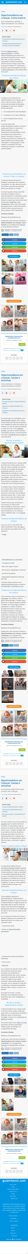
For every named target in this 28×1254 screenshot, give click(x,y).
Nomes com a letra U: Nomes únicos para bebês (20, 328)
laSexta (13, 1230)
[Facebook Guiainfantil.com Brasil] (7, 358)
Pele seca (5, 965)
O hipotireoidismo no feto (20, 281)
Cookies (13, 1187)
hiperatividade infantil (8, 420)
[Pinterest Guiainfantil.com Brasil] (10, 358)
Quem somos (13, 1184)
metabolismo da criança (16, 435)
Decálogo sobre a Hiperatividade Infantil (7, 686)
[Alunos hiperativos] (20, 689)
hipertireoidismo (8, 70)
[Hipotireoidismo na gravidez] (8, 297)
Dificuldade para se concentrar (12, 559)
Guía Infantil (13, 1218)
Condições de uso (6, 350)
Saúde (3, 12)
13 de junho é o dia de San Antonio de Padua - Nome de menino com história (7, 313)
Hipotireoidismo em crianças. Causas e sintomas (20, 268)
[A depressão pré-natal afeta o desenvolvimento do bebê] (20, 1084)
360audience (18, 1239)
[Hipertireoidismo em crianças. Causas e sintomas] (8, 271)
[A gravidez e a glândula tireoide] (8, 676)
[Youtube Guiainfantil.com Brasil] (21, 358)
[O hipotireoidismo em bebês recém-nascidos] (8, 284)
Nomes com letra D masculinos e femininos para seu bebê (7, 328)
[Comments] (14, 31)
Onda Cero (13, 1233)
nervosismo (15, 142)
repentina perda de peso (9, 584)
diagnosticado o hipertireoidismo (9, 52)
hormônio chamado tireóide (10, 868)
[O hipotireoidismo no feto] (20, 284)
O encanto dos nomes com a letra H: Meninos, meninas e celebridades (20, 313)
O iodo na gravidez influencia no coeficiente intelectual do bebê (19, 671)
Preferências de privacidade (14, 348)
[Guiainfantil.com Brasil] (14, 3)
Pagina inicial (5, 234)
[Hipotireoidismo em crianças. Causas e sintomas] (20, 271)
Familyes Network (13, 1215)
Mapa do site (14, 1198)
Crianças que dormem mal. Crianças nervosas (6, 699)
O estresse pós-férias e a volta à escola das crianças (20, 1094)
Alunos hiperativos (19, 687)
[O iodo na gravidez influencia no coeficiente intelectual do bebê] (20, 676)
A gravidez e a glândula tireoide (7, 673)
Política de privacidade (13, 1189)
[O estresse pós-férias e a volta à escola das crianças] (20, 1097)
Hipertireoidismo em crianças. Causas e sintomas (8, 268)
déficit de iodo (22, 1023)
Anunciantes (13, 1196)
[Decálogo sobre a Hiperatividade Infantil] (8, 689)
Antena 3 (13, 1228)
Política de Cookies (16, 350)
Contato (13, 1194)
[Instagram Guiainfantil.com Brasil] (14, 358)
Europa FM (14, 1235)
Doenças (22, 225)
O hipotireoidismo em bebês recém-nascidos (7, 281)
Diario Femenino (14, 1221)
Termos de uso (13, 1191)
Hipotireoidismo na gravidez (7, 295)
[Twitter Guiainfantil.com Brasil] (17, 358)
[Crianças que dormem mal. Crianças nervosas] (8, 702)
